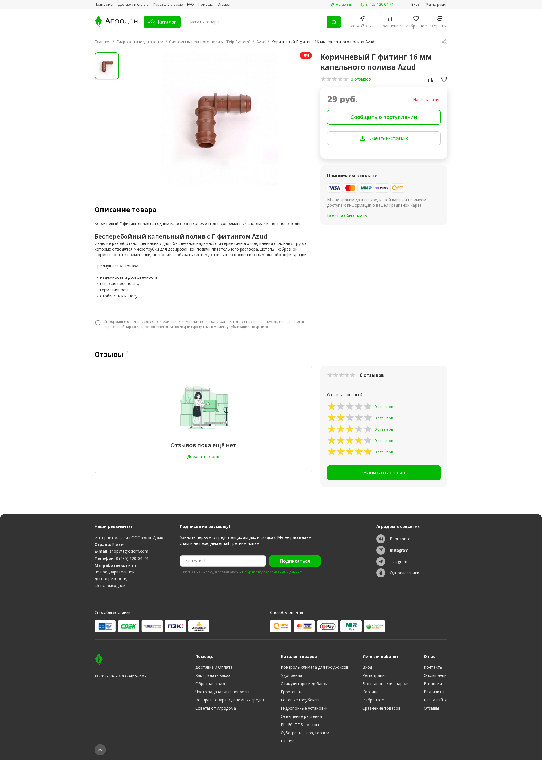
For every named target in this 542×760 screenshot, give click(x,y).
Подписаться (295, 561)
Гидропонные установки (139, 41)
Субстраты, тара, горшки (305, 732)
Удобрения (291, 675)
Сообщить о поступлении (384, 117)
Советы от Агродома (215, 708)
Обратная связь (210, 683)
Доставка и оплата (133, 4)
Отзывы (223, 4)
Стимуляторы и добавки (304, 683)
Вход (415, 4)
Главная (102, 41)
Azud (260, 41)
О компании (435, 675)
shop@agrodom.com (129, 551)
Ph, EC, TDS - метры (300, 724)
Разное (288, 741)
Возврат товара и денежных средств (231, 700)
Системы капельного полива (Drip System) (209, 41)
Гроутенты (291, 691)
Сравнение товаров (381, 708)
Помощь (205, 4)
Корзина (370, 691)
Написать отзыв (384, 472)
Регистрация (436, 4)
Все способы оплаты (347, 215)
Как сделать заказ (168, 4)
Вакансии (433, 683)
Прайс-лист (104, 4)
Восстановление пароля (386, 683)
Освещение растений (301, 716)
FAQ (190, 4)
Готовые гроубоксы (300, 700)
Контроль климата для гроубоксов (314, 667)
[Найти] (334, 22)
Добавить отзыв (203, 456)
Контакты (433, 667)
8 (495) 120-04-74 (132, 558)
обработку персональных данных (273, 572)
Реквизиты (434, 691)
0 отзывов (361, 79)
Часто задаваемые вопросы (222, 691)
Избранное (373, 700)
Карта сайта (435, 700)
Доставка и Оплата (214, 667)
